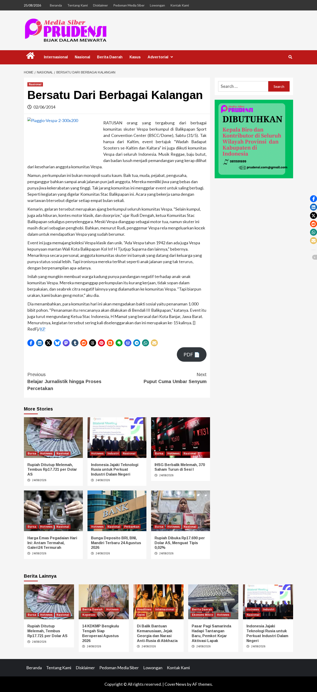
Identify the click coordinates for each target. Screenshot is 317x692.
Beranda (56, 5)
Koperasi (88, 614)
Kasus (135, 57)
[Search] (290, 57)
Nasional (82, 57)
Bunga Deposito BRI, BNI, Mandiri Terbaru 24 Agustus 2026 (116, 543)
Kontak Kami (179, 5)
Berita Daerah (110, 57)
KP (42, 328)
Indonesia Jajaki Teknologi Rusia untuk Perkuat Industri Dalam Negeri (114, 470)
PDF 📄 (192, 354)
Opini (141, 614)
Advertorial (158, 57)
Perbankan (131, 526)
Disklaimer (100, 5)
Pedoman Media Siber (129, 5)
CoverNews (175, 684)
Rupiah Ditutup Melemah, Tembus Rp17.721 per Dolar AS (52, 470)
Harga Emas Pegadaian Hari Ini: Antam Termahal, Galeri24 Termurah (52, 543)
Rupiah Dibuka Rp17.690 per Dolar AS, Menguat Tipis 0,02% (180, 543)
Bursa (32, 453)
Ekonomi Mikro (202, 614)
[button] (30, 342)
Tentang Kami (77, 5)
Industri (113, 453)
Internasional (56, 57)
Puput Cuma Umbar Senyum (175, 378)
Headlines (144, 609)
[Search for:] (243, 86)
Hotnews (46, 453)
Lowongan (157, 5)
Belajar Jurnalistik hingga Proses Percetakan (64, 381)
